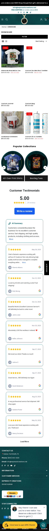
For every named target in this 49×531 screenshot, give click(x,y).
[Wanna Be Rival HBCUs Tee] (12, 56)
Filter (24, 37)
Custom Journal (7, 104)
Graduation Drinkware (9, 137)
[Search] (6, 19)
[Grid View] (3, 41)
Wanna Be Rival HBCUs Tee (10, 70)
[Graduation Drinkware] (12, 122)
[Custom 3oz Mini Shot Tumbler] (36, 56)
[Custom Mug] (36, 89)
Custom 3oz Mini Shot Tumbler (36, 70)
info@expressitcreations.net (17, 462)
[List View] (6, 41)
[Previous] (4, 167)
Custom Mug (30, 104)
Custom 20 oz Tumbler (33, 137)
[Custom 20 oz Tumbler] (36, 122)
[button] (45, 19)
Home (4, 27)
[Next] (45, 167)
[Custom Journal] (12, 89)
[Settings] (41, 19)
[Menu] (2, 19)
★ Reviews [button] (47, 268)
